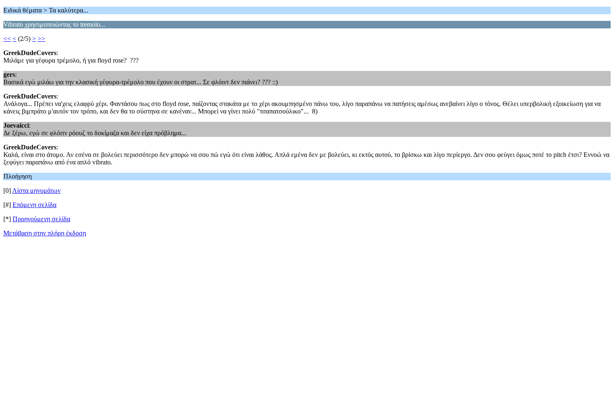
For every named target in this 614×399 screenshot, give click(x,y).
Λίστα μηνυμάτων (36, 190)
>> (41, 38)
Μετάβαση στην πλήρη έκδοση (44, 233)
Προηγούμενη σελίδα (41, 218)
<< (7, 38)
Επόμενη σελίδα (34, 204)
